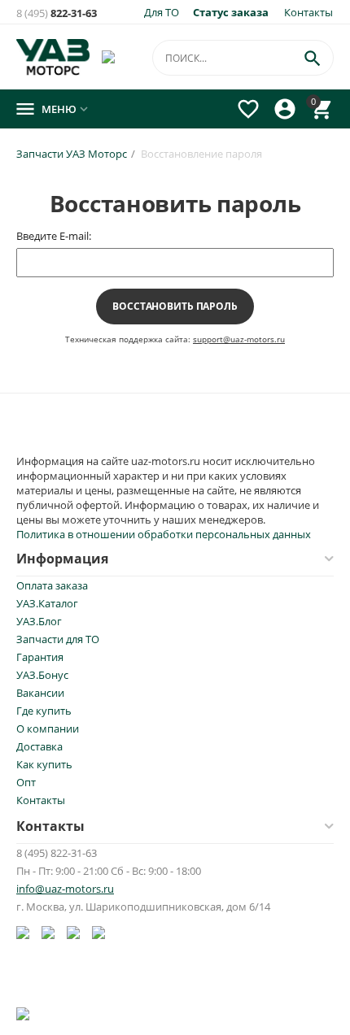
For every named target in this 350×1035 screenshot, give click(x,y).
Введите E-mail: (53, 235)
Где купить (44, 710)
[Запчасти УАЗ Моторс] (54, 55)
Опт (26, 782)
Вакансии (40, 692)
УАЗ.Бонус (42, 675)
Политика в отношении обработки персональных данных (163, 534)
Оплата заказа (52, 585)
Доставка (39, 746)
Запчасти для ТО (57, 639)
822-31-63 (56, 13)
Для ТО (161, 12)
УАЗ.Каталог (47, 603)
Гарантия (39, 657)
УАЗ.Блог (39, 621)
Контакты (308, 12)
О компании (47, 728)
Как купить (44, 764)
